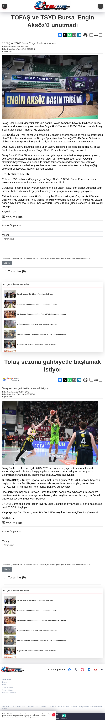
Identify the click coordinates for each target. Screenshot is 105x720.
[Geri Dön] (4, 6)
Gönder (7, 263)
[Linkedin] (89, 669)
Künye (4, 685)
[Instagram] (82, 669)
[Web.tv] (102, 669)
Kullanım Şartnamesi (9, 693)
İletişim (4, 682)
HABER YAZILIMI (47, 707)
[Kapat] (53, 714)
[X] (75, 669)
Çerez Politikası (7, 690)
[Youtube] (95, 669)
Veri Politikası (6, 679)
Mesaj (5, 235)
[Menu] (100, 6)
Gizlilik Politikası (7, 687)
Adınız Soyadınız (11, 225)
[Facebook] (69, 669)
